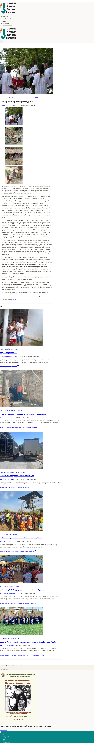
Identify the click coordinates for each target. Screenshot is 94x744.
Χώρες (5, 21)
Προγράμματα (7, 20)
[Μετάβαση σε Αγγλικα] (6, 16)
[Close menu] (0, 732)
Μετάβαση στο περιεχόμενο (7, 0)
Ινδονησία (13, 410)
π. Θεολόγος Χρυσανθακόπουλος (10, 105)
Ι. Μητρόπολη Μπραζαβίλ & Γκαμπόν (11, 97)
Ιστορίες (24, 97)
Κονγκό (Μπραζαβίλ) (32, 97)
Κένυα (16, 534)
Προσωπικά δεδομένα (7, 667)
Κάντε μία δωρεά (7, 25)
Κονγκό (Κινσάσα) (20, 472)
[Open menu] (1, 41)
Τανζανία (16, 586)
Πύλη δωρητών (7, 23)
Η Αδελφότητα (7, 18)
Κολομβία (16, 349)
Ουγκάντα (16, 638)
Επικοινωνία (5, 669)
